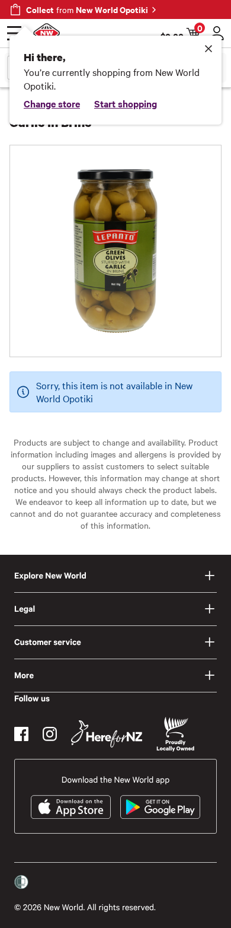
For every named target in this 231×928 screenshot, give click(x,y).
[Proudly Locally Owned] (175, 734)
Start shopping (125, 103)
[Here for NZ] (106, 734)
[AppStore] (71, 807)
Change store (52, 103)
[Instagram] (50, 734)
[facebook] (21, 734)
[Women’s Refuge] (21, 882)
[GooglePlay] (160, 807)
